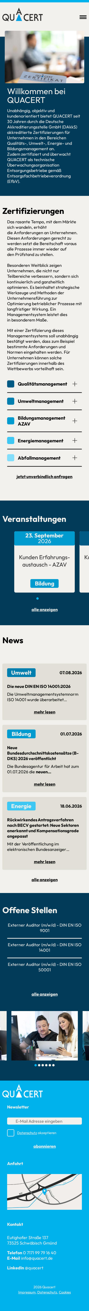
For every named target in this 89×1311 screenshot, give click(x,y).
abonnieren (44, 1146)
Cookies (65, 1292)
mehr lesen (44, 712)
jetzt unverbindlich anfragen (44, 476)
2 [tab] (41, 598)
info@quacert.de (37, 1258)
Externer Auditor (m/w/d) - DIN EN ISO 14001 (44, 947)
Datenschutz (27, 1133)
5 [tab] (52, 598)
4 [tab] (48, 598)
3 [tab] (44, 598)
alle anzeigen (45, 609)
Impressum (27, 1292)
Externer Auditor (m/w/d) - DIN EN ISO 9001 (44, 927)
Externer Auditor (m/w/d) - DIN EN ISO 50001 (44, 967)
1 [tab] (37, 598)
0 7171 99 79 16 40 (39, 1252)
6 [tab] (53, 1065)
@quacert (34, 1268)
